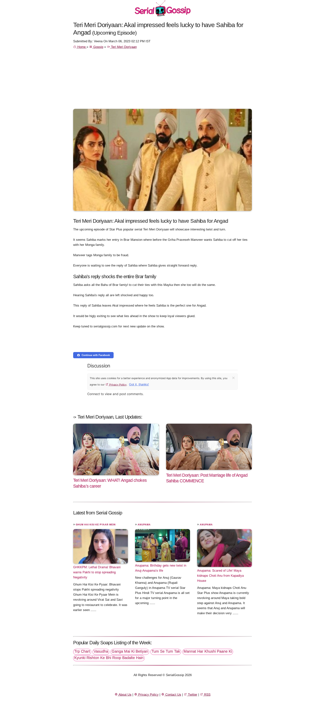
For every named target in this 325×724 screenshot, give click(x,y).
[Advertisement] (162, 80)
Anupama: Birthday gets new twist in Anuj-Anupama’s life (160, 567)
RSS (206, 694)
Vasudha (101, 651)
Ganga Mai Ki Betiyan (130, 651)
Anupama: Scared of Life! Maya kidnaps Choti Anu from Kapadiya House (220, 575)
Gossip (97, 47)
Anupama (144, 524)
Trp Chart (82, 651)
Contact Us (172, 694)
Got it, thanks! (139, 384)
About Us (124, 694)
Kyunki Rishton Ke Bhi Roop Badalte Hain (109, 658)
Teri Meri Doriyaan (123, 47)
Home (81, 47)
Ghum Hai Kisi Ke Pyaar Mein (96, 524)
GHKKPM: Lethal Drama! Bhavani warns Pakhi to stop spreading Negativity (97, 572)
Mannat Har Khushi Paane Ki (208, 651)
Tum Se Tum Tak (166, 651)
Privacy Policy (118, 384)
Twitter (192, 694)
